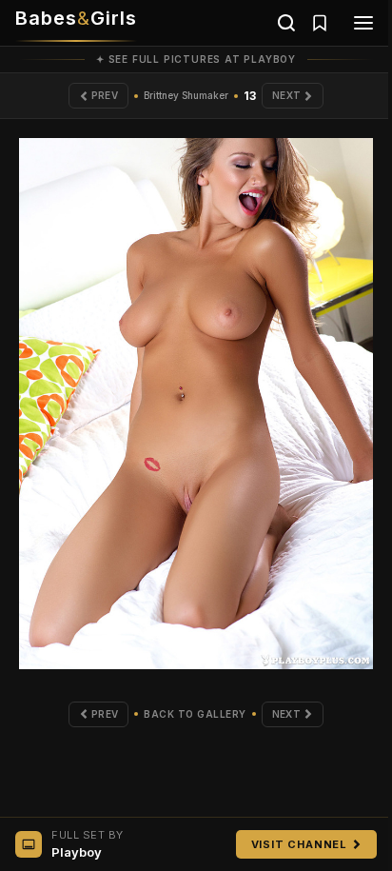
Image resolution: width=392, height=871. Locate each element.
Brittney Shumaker (186, 95)
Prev (104, 95)
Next (286, 95)
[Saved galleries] (320, 23)
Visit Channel (299, 844)
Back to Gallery (195, 714)
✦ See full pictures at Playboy (196, 59)
